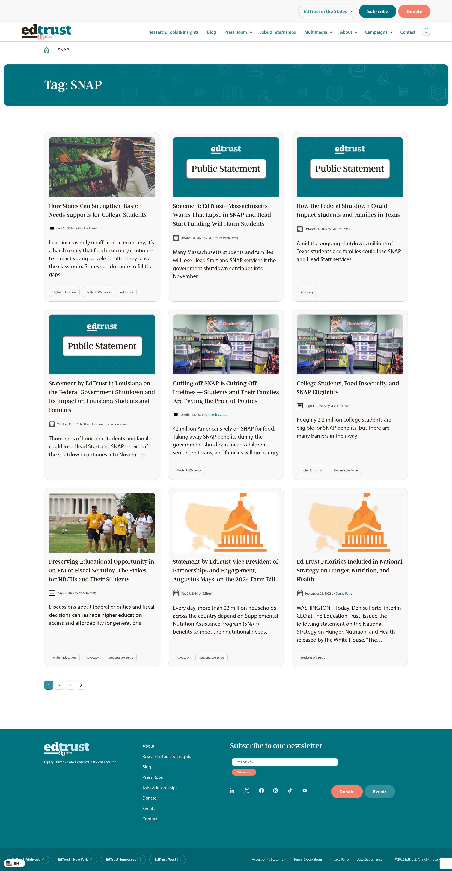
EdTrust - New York (73, 859)
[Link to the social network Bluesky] (320, 791)
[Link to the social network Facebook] (262, 791)
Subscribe (377, 11)
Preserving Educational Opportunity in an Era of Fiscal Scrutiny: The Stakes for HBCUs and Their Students (101, 570)
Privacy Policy (339, 859)
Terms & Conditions (308, 859)
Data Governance (369, 859)
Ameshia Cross (217, 414)
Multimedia (315, 32)
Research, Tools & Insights (173, 32)
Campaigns (376, 32)
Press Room (235, 32)
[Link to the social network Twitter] (248, 791)
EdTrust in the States (325, 11)
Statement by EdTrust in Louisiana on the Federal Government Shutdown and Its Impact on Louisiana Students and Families (102, 396)
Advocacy (126, 292)
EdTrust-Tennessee (121, 859)
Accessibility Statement (269, 859)
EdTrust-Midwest (26, 859)
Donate (414, 11)
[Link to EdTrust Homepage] (46, 32)
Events (148, 808)
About (346, 32)
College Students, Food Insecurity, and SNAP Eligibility (348, 388)
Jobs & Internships (278, 32)
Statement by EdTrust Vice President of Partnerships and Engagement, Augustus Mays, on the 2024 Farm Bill (226, 570)
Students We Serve (98, 292)
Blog (211, 32)
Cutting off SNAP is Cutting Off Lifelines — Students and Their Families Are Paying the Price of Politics (226, 392)
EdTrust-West (165, 859)
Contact (407, 32)
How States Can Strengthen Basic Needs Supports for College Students (98, 210)
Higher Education (64, 292)
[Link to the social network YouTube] (305, 791)
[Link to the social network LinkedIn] (233, 791)
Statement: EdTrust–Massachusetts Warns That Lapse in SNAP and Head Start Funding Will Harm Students (222, 215)
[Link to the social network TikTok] (291, 791)
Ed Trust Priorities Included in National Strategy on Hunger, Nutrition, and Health (350, 570)
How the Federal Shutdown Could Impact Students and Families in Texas (350, 210)
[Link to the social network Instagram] (276, 791)
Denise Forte (343, 593)
